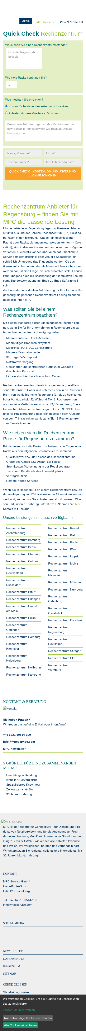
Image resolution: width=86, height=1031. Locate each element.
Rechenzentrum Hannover (16, 646)
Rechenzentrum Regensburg (58, 630)
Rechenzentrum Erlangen (23, 599)
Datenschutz (13, 958)
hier (77, 504)
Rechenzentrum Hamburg (23, 637)
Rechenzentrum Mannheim (58, 573)
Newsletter (13, 951)
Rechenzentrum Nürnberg (65, 589)
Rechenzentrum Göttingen (16, 627)
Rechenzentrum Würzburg (58, 667)
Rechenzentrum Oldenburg (58, 599)
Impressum (11, 966)
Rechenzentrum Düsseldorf (16, 582)
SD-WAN (26, 841)
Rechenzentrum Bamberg (23, 539)
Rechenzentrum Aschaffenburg (16, 530)
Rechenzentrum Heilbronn (23, 667)
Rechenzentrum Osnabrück (58, 611)
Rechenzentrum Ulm (61, 658)
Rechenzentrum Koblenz (64, 542)
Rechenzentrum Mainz (63, 563)
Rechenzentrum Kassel (63, 528)
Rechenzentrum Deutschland (16, 570)
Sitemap (9, 973)
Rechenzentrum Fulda (21, 617)
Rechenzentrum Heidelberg (16, 658)
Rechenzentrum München (65, 582)
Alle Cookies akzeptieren (20, 1025)
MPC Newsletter (46, 22)
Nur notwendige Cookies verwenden (28, 1018)
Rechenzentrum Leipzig (64, 556)
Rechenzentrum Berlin (21, 547)
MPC (20, 9)
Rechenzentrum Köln (62, 549)
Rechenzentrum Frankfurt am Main (23, 608)
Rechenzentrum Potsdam (65, 620)
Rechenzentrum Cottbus (22, 561)
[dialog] (43, 1013)
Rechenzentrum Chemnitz (23, 554)
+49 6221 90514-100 (17, 734)
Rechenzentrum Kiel (61, 535)
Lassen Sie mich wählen (19, 1010)
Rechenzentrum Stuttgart (64, 651)
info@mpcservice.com (19, 741)
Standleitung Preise (16, 992)
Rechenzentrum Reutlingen (58, 641)
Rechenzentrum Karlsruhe (23, 674)
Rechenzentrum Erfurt (20, 591)
